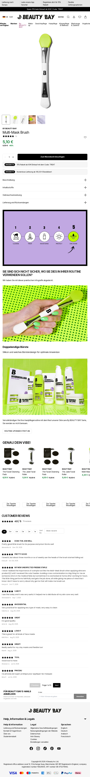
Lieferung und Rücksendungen (15, 728)
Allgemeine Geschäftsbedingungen (44, 728)
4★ (16, 531)
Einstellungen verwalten (39, 742)
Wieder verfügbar (4, 24)
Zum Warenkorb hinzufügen (52, 157)
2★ (29, 531)
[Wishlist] (80, 17)
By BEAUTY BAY (22, 25)
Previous (35, 685)
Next (57, 685)
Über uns (7, 734)
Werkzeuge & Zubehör (75, 24)
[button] (68, 17)
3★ (23, 531)
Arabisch (64, 734)
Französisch (66, 736)
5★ (10, 531)
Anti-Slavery (35, 736)
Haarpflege (53, 23)
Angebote (86, 23)
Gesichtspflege (41, 23)
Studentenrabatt (10, 736)
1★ (35, 531)
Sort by (41, 531)
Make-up (30, 24)
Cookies (33, 739)
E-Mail (40, 692)
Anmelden (80, 696)
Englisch (64, 728)
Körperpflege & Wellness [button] (64, 24)
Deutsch (64, 731)
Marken (14, 23)
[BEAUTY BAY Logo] (36, 17)
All (4, 531)
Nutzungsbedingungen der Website (44, 731)
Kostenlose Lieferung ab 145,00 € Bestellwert (34, 172)
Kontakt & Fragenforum (12, 731)
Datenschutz (35, 734)
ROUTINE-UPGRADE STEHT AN (17, 431)
